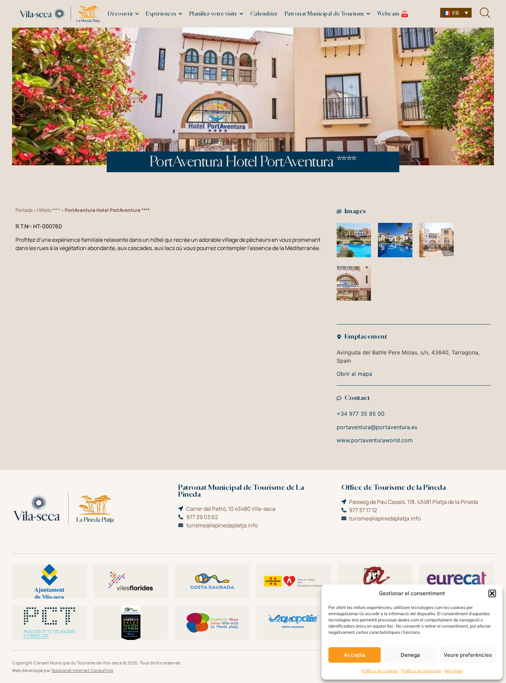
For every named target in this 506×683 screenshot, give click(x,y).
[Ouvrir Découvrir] (137, 14)
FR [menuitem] (455, 13)
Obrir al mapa (354, 373)
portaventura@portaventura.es (377, 427)
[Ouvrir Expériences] (180, 14)
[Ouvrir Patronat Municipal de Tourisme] (368, 14)
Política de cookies (379, 670)
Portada (24, 210)
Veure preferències (468, 655)
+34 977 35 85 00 (360, 413)
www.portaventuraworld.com (375, 440)
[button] (492, 593)
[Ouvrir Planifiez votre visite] (241, 14)
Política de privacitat (421, 670)
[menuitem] (456, 13)
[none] (456, 13)
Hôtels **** (48, 210)
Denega (410, 655)
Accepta (354, 655)
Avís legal (453, 670)
